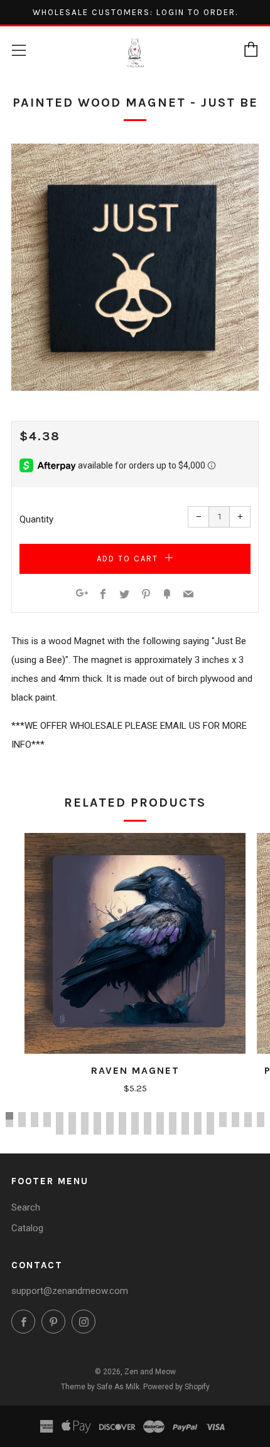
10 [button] (122, 1116)
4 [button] (47, 1116)
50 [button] (147, 1131)
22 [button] (9, 1123)
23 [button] (22, 1123)
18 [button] (223, 1116)
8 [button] (97, 1116)
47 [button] (110, 1131)
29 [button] (97, 1123)
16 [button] (198, 1116)
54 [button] (198, 1131)
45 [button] (85, 1131)
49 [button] (135, 1131)
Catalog (27, 1228)
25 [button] (47, 1123)
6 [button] (72, 1116)
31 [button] (122, 1123)
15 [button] (185, 1116)
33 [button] (147, 1123)
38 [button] (210, 1123)
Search (25, 1207)
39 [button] (223, 1123)
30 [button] (110, 1123)
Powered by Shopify (176, 1386)
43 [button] (59, 1131)
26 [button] (59, 1123)
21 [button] (260, 1116)
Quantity (36, 519)
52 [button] (172, 1131)
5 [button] (59, 1116)
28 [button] (85, 1123)
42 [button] (260, 1123)
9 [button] (110, 1116)
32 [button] (135, 1123)
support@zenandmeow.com (69, 1290)
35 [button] (172, 1123)
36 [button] (185, 1123)
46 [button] (97, 1131)
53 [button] (185, 1131)
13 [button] (160, 1116)
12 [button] (147, 1116)
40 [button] (235, 1123)
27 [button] (72, 1123)
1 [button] (9, 1116)
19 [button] (235, 1116)
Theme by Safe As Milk (100, 1386)
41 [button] (248, 1123)
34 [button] (160, 1123)
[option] (135, 267)
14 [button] (172, 1116)
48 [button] (122, 1131)
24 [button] (34, 1123)
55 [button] (210, 1131)
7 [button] (85, 1116)
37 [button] (198, 1123)
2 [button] (22, 1116)
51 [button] (160, 1131)
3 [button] (34, 1116)
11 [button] (135, 1116)
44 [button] (72, 1131)
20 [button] (248, 1116)
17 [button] (210, 1116)
